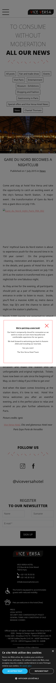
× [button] (53, 651)
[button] (28, 678)
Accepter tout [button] (15, 671)
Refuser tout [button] (41, 671)
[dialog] (28, 665)
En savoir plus (25, 666)
